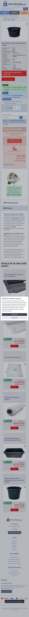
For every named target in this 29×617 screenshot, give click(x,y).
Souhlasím (14, 314)
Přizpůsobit (14, 318)
